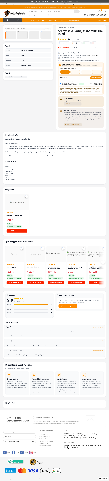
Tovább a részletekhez (72, 124)
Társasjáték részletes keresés (38, 15)
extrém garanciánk (92, 55)
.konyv (17, 452)
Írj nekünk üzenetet (42, 4)
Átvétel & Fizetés (44, 439)
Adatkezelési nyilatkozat (46, 441)
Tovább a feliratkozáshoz (43, 417)
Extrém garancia (42, 20)
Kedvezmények (52, 20)
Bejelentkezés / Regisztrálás (68, 306)
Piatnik (23, 55)
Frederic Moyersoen (27, 50)
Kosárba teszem (18, 231)
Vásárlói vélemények (74, 20)
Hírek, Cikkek (102, 20)
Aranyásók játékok (26, 65)
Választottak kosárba (96, 77)
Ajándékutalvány (44, 434)
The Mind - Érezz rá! (33, 267)
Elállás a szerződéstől (45, 445)
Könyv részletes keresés (56, 15)
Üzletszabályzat (43, 443)
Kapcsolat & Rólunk (44, 437)
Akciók (32, 20)
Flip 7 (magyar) (11, 267)
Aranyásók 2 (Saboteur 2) (14, 215)
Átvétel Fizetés (7, 4)
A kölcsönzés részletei (72, 104)
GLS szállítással (75, 60)
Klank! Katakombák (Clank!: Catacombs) (54, 267)
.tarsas (8, 452)
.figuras (26, 452)
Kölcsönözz (62, 20)
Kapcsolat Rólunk (16, 4)
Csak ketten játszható (20, 77)
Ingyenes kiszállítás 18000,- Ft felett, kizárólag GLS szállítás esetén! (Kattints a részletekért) (95, 14)
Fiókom (102, 4)
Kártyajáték (9, 77)
